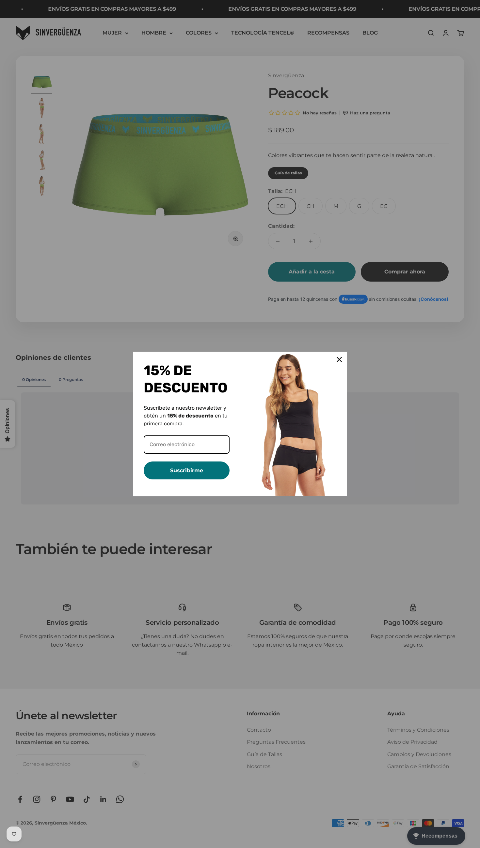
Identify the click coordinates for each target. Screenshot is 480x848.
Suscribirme (186, 470)
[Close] (339, 359)
